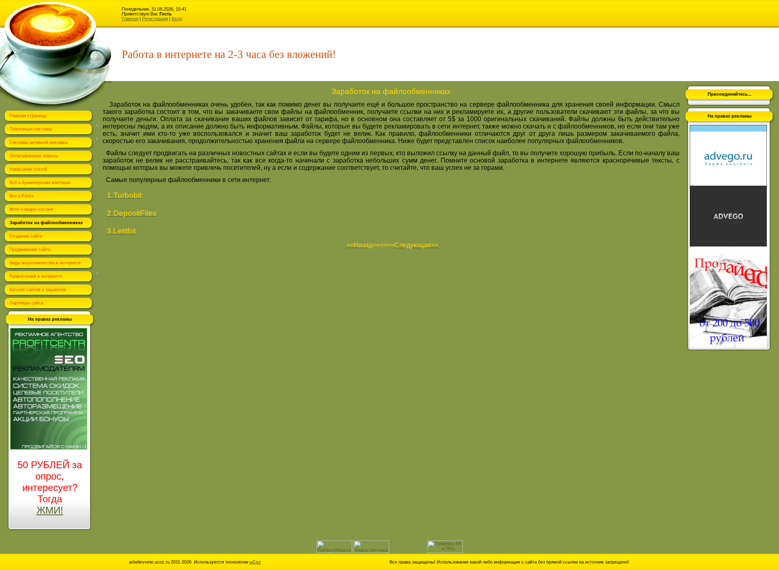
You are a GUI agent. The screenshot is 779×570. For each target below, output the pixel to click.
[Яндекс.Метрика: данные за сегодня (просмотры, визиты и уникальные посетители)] (371, 546)
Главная (130, 18)
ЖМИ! (50, 510)
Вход (177, 18)
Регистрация (155, 18)
